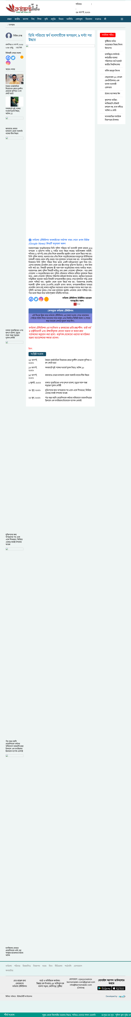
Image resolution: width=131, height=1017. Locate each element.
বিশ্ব (32, 19)
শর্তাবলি (68, 965)
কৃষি (46, 19)
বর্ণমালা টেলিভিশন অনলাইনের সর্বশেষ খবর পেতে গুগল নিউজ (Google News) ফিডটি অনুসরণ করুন (59, 241)
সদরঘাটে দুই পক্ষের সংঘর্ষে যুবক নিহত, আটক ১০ (64, 367)
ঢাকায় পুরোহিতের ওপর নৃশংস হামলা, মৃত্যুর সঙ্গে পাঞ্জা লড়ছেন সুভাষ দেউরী (66, 384)
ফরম (44, 965)
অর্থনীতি (69, 19)
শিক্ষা (39, 19)
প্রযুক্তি (53, 19)
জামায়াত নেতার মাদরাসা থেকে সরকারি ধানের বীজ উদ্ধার (67, 375)
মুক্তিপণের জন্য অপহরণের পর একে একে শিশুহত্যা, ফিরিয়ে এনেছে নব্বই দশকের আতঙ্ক (68, 391)
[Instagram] (8, 63)
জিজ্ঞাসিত (27, 965)
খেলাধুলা (79, 19)
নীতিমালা (58, 965)
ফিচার (61, 19)
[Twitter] (13, 58)
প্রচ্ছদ (9, 19)
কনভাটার (9, 970)
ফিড (50, 965)
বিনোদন (89, 19)
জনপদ (25, 19)
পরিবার (17, 965)
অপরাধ (12, 24)
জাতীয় (17, 19)
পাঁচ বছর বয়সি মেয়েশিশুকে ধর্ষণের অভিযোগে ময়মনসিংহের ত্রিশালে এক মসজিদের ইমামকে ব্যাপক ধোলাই (68, 399)
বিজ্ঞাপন (36, 965)
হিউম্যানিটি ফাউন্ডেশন (24, 996)
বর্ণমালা (9, 965)
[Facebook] (8, 58)
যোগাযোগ (78, 965)
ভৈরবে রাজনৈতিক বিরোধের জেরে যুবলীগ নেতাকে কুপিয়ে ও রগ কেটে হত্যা (68, 361)
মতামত (98, 19)
